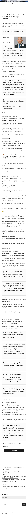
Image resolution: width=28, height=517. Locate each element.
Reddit (4, 486)
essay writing (11, 471)
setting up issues (18, 471)
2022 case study (17, 61)
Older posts (14, 450)
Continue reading (6, 112)
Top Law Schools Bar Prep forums (15, 486)
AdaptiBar (5, 474)
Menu (15, 3)
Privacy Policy (5, 513)
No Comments (16, 319)
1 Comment (15, 116)
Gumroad (5, 489)
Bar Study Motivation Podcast (10, 483)
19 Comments (16, 141)
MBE (8, 472)
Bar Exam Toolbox (7, 469)
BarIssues (5, 484)
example (22, 467)
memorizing (12, 472)
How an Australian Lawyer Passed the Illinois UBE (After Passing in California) (13, 16)
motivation (17, 472)
